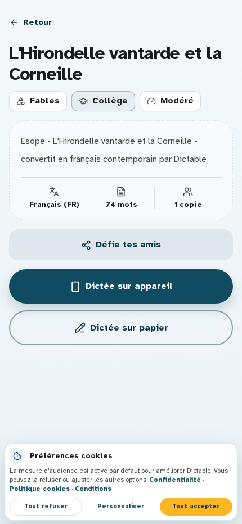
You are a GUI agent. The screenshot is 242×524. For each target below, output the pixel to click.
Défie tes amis (128, 244)
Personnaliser (120, 506)
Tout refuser (46, 506)
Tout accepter (195, 506)
